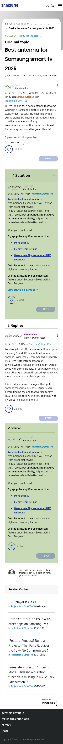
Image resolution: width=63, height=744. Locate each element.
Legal (5, 731)
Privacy (6, 725)
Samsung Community (17, 23)
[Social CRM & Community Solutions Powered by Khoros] (49, 701)
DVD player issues (21, 602)
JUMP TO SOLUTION (30, 36)
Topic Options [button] (52, 32)
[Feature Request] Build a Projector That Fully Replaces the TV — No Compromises (29, 645)
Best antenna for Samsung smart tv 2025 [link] (31, 28)
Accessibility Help (13, 713)
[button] (52, 85)
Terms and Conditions (15, 719)
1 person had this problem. (22, 137)
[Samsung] (9, 5)
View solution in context (21, 289)
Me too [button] (15, 142)
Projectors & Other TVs (16, 100)
